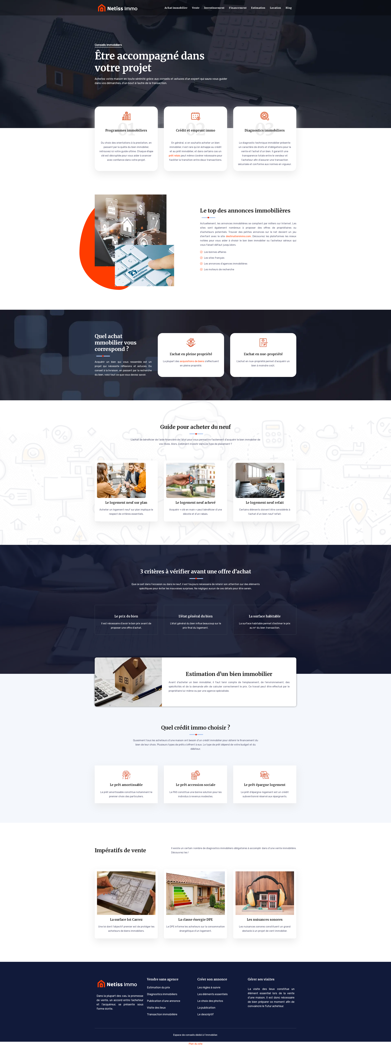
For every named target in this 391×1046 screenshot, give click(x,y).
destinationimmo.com (238, 236)
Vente (195, 7)
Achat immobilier (175, 7)
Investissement (214, 7)
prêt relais (174, 155)
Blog (289, 7)
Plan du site (195, 1043)
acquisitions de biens (192, 361)
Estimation (258, 7)
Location (275, 7)
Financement (238, 7)
